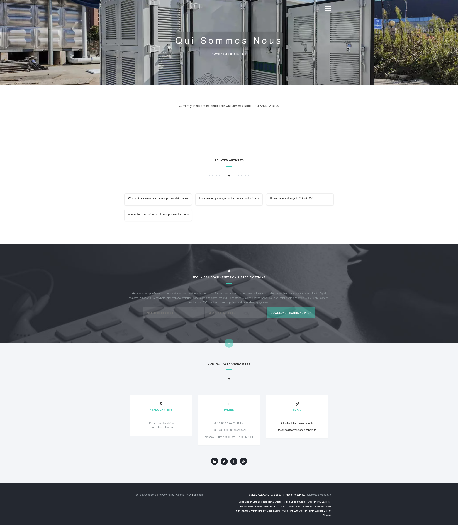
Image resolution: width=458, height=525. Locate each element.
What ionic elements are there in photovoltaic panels (158, 198)
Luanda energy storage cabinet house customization (229, 198)
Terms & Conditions (145, 494)
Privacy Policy (166, 494)
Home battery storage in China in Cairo (292, 198)
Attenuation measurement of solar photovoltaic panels (159, 214)
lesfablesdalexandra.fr (318, 494)
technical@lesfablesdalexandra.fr (297, 430)
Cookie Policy (183, 494)
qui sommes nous (234, 53)
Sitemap (198, 494)
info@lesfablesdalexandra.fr (297, 423)
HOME (216, 53)
